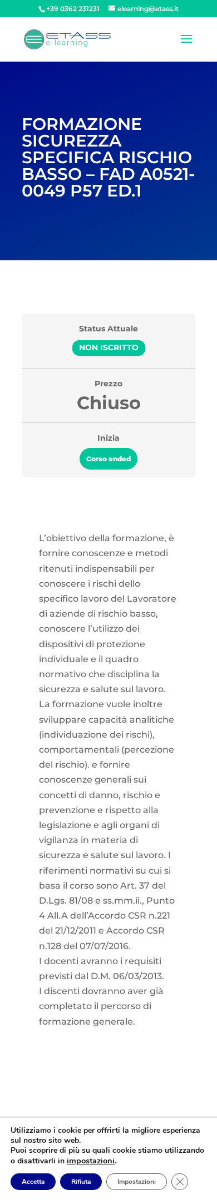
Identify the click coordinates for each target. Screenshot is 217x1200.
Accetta (33, 1181)
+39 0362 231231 (73, 8)
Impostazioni (136, 1181)
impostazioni (91, 1161)
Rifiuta (81, 1181)
